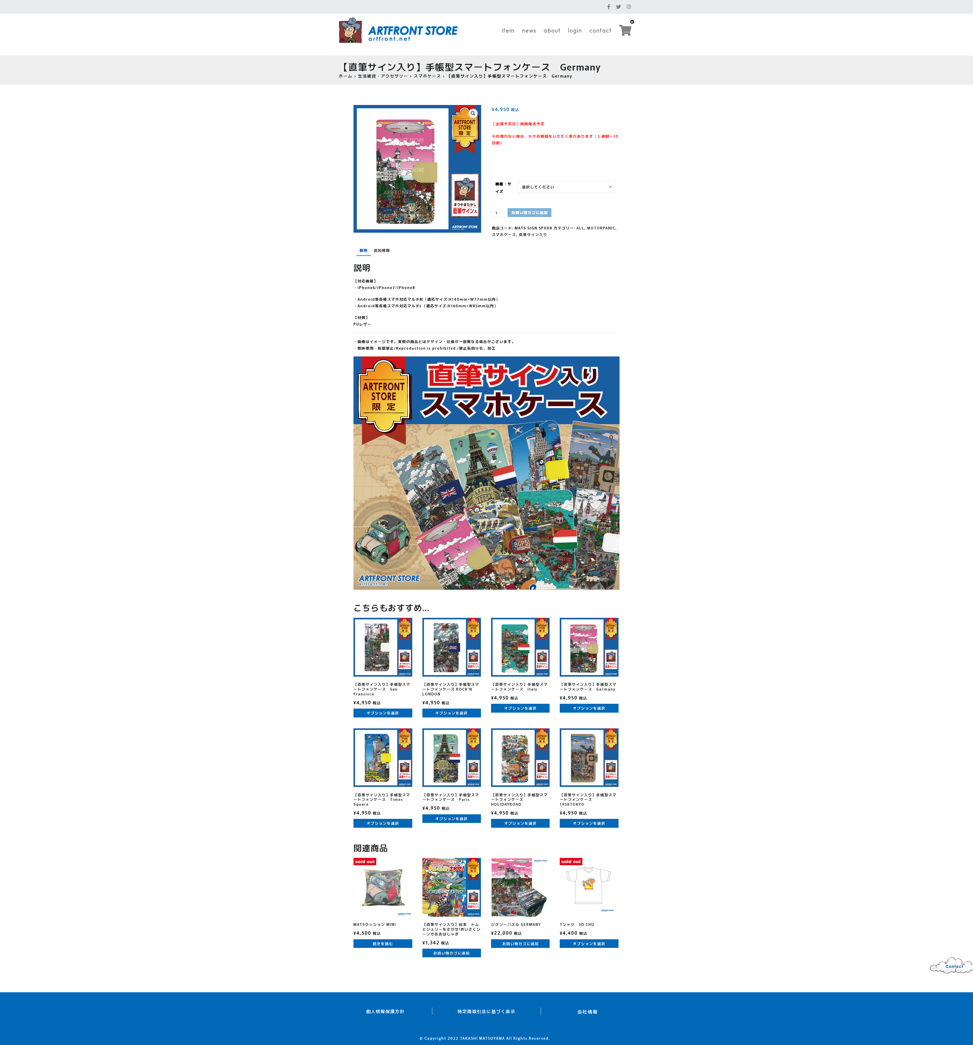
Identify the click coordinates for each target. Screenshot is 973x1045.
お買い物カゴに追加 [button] (451, 953)
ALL (580, 227)
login (575, 30)
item (508, 30)
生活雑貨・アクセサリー (383, 76)
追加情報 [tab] (382, 250)
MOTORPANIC (601, 227)
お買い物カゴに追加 (529, 212)
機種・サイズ (503, 187)
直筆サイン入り (533, 234)
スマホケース (427, 76)
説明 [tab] (364, 250)
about (552, 30)
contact (600, 30)
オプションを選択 (383, 712)
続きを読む (383, 943)
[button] (473, 113)
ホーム (345, 76)
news (529, 30)
